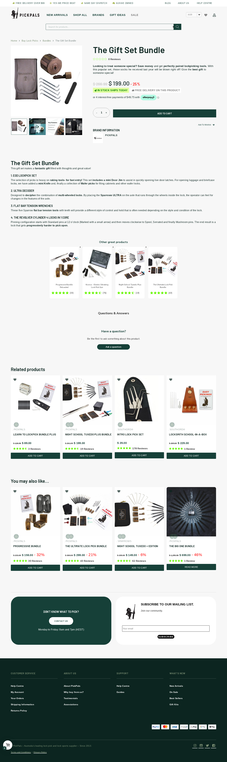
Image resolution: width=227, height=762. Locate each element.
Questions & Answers (113, 313)
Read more (191, 567)
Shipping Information (22, 704)
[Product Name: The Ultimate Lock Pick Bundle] (162, 272)
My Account (17, 692)
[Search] (177, 27)
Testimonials (71, 698)
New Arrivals (176, 686)
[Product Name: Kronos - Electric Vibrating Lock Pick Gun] (97, 272)
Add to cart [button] (35, 456)
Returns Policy (19, 710)
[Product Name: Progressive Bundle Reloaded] (64, 272)
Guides (120, 692)
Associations (71, 704)
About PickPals (72, 686)
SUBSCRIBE (166, 636)
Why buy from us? (74, 692)
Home (14, 40)
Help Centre (17, 686)
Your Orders (17, 698)
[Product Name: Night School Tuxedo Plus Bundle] (130, 272)
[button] (61, 621)
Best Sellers (176, 698)
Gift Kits (174, 704)
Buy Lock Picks (30, 40)
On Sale (174, 692)
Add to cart (164, 113)
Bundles (47, 40)
